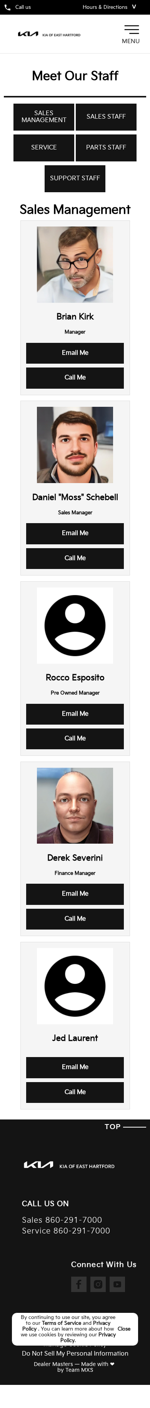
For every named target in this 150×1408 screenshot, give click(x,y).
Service (44, 147)
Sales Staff (106, 117)
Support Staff (75, 178)
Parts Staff (106, 147)
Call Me (75, 377)
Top (114, 1127)
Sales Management (44, 117)
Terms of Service (62, 1323)
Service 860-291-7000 (66, 1231)
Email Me (75, 353)
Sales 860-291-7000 (62, 1220)
